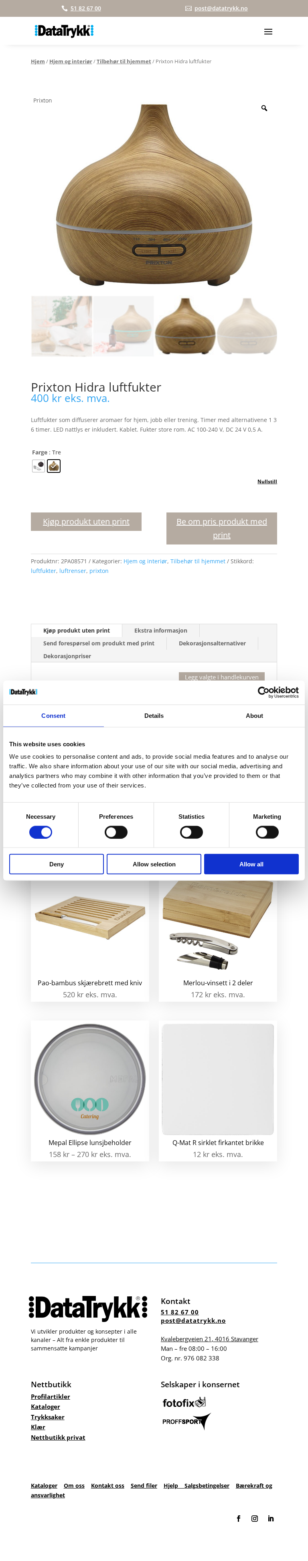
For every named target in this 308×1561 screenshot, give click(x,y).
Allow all (251, 864)
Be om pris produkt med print (221, 528)
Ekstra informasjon (160, 630)
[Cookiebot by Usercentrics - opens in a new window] (264, 692)
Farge (39, 452)
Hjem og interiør (70, 61)
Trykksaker (48, 1417)
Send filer (144, 1485)
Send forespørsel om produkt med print (98, 643)
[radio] (38, 466)
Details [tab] (154, 715)
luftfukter (43, 571)
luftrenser (72, 571)
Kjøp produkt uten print (86, 521)
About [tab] (254, 715)
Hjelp (174, 1485)
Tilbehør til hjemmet (124, 61)
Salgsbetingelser (206, 1485)
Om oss (74, 1485)
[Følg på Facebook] (238, 1518)
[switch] (116, 832)
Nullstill (267, 481)
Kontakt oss (107, 1485)
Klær (38, 1427)
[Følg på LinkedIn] (270, 1518)
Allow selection (154, 864)
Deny (56, 864)
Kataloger (45, 1406)
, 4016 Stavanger (209, 1339)
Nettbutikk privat (58, 1437)
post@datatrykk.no (193, 1320)
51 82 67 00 (180, 1312)
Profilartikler (50, 1396)
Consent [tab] (53, 715)
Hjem (38, 61)
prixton (99, 571)
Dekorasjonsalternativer (212, 643)
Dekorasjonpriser (67, 656)
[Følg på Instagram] (254, 1518)
